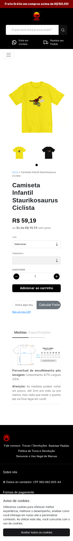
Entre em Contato (23, 42)
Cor (14, 237)
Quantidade (18, 269)
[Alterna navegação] (8, 55)
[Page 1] (36, 165)
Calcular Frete (49, 305)
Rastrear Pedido (59, 445)
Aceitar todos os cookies (36, 532)
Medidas (20, 332)
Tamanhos (17, 253)
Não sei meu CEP (21, 311)
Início (15, 172)
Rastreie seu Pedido (57, 42)
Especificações (36, 332)
